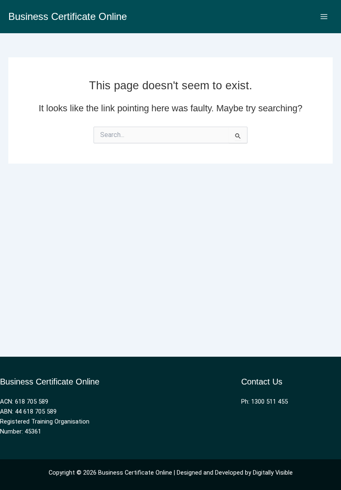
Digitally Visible (273, 472)
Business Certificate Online (67, 16)
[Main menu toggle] (324, 16)
